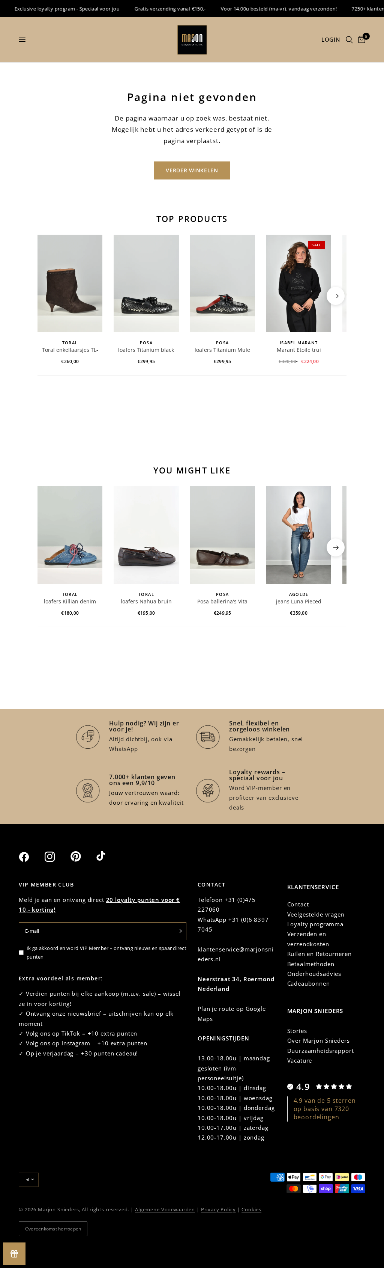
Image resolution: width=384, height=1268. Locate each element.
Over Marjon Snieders (318, 1040)
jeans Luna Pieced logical (298, 602)
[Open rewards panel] (14, 1253)
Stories (297, 1030)
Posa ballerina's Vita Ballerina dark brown (222, 602)
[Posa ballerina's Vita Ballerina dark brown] (222, 535)
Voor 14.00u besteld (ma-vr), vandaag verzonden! (270, 8)
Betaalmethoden (310, 964)
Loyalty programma (315, 924)
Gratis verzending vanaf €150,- (161, 8)
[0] (360, 39)
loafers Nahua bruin (146, 601)
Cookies (251, 1209)
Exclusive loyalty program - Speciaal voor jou (58, 8)
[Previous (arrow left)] (48, 296)
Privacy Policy (218, 1209)
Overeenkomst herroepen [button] (53, 1229)
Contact (298, 904)
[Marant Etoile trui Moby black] (298, 283)
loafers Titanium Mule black (222, 350)
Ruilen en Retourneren (319, 953)
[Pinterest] (82, 856)
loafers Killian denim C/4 (70, 602)
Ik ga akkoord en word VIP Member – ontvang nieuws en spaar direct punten (106, 952)
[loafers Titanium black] (146, 283)
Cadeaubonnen (308, 983)
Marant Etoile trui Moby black (299, 350)
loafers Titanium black (146, 349)
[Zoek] (349, 39)
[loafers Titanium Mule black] (222, 283)
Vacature (299, 1060)
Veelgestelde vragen (316, 914)
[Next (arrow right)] (336, 296)
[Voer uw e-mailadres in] (178, 931)
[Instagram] (57, 857)
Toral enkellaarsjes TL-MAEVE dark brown (70, 350)
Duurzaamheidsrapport (320, 1050)
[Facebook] (31, 857)
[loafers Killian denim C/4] (70, 535)
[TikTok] (108, 856)
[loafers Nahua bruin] (146, 535)
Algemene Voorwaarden (165, 1209)
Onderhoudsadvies (314, 973)
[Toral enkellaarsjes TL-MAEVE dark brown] (70, 283)
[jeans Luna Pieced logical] (298, 535)
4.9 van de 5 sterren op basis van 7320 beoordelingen (325, 1109)
